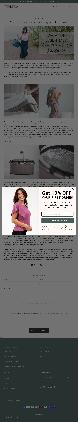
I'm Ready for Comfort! (58, 220)
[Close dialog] (73, 189)
